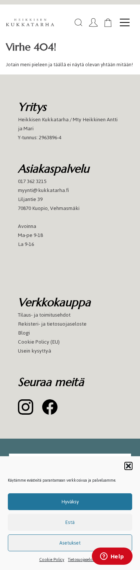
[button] (128, 466)
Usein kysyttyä (34, 351)
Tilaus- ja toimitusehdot (44, 315)
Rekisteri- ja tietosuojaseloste (52, 324)
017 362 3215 (32, 181)
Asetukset (70, 543)
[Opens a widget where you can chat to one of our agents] (112, 557)
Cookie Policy (51, 560)
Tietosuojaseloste (82, 560)
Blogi (24, 333)
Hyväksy (70, 501)
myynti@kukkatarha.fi (43, 190)
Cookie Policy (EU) (39, 342)
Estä (70, 522)
